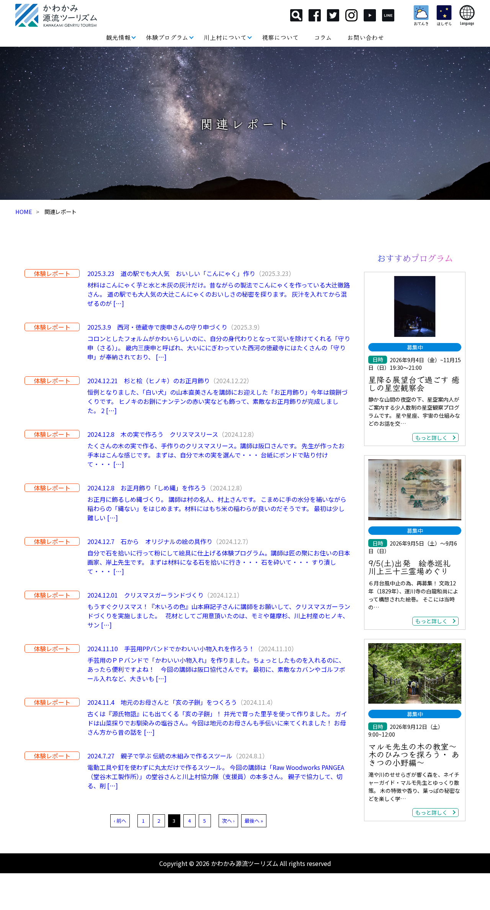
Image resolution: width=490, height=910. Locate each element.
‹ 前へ (120, 820)
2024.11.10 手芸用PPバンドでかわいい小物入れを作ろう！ (171, 648)
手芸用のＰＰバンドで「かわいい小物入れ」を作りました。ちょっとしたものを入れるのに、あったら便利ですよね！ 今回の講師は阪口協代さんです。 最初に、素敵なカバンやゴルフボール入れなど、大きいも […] (216, 669)
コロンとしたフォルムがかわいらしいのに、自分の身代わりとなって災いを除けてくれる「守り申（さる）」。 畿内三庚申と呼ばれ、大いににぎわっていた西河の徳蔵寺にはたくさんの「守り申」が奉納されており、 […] (218, 347)
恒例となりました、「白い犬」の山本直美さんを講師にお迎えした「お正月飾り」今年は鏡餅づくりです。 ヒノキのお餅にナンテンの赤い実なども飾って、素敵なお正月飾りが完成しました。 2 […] (217, 401)
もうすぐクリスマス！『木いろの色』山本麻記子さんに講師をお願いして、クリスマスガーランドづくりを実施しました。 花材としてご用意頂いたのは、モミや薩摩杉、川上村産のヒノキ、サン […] (218, 615)
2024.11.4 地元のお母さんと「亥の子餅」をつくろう (162, 702)
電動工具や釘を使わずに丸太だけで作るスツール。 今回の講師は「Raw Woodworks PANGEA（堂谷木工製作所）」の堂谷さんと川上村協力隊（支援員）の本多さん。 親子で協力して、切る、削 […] (215, 776)
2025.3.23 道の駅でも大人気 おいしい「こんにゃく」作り (171, 273)
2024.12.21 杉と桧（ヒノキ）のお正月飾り (148, 380)
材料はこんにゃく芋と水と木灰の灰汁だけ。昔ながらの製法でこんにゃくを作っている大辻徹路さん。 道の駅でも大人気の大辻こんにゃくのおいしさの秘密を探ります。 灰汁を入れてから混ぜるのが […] (218, 294)
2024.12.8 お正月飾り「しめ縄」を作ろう (146, 487)
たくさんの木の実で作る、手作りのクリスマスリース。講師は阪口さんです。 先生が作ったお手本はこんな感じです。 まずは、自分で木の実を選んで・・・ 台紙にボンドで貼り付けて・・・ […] (216, 455)
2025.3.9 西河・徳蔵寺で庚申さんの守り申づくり (157, 327)
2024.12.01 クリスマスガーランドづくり (145, 595)
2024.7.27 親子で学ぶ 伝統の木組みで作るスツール (159, 755)
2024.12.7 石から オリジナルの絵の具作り (149, 541)
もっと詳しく (431, 437)
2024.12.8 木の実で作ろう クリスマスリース (152, 434)
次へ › (228, 820)
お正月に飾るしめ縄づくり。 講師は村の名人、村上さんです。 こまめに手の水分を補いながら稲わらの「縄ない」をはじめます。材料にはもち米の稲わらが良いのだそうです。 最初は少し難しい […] (216, 508)
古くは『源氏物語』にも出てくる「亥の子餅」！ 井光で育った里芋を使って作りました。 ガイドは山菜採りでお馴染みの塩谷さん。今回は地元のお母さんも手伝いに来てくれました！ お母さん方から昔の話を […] (217, 723)
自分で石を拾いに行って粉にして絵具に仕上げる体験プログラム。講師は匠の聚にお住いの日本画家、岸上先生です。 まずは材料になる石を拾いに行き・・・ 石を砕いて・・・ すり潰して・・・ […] (218, 562)
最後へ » (254, 820)
